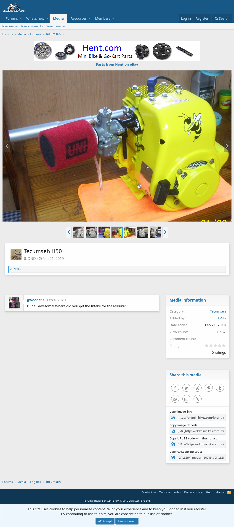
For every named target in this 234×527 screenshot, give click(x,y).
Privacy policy (193, 492)
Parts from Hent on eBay (117, 64)
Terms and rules (170, 492)
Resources (79, 18)
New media (10, 26)
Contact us (148, 492)
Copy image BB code (183, 425)
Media (58, 18)
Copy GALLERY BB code (185, 451)
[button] (21, 18)
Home (220, 492)
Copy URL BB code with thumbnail (193, 438)
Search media (55, 26)
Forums (12, 18)
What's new (35, 18)
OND (31, 258)
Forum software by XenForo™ (117, 500)
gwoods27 (35, 299)
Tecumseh (218, 311)
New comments (32, 26)
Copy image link (180, 411)
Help (209, 492)
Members (102, 18)
